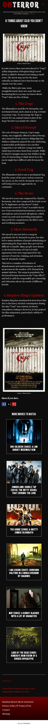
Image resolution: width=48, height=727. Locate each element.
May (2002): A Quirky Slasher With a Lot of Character (24, 614)
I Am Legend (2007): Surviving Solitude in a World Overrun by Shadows (24, 573)
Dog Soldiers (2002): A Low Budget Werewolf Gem (24, 448)
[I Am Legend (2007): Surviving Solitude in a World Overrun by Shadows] (24, 555)
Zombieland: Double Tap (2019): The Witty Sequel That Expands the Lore (24, 490)
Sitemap (6, 714)
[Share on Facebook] (4, 404)
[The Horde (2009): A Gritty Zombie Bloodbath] (24, 515)
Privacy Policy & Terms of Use (16, 706)
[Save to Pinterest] (14, 404)
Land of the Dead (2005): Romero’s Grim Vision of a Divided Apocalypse (24, 655)
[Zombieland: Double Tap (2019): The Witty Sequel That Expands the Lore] (24, 472)
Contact (6, 710)
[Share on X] (9, 404)
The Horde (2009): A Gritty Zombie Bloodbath (24, 531)
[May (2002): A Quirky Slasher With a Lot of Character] (24, 598)
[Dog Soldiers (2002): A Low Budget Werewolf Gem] (24, 431)
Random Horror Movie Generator (18, 702)
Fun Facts (6, 681)
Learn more (31, 13)
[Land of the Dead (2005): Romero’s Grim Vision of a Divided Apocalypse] (24, 638)
